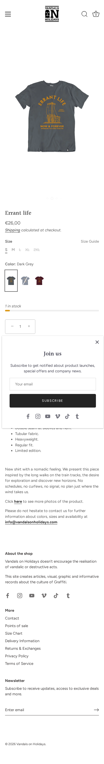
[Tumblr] (77, 416)
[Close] (97, 342)
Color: (19, 264)
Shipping (12, 230)
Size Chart (13, 633)
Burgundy (39, 280)
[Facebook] (28, 416)
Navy (25, 280)
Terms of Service (19, 663)
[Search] (84, 14)
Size (52, 241)
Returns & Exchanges (23, 648)
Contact (12, 618)
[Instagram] (37, 416)
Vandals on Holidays (30, 744)
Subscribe (52, 401)
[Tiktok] (67, 416)
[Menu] (8, 14)
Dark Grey (11, 280)
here (18, 501)
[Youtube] (47, 416)
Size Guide (90, 241)
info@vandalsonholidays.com (31, 522)
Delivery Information (22, 641)
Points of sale (16, 626)
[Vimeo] (57, 416)
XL (27, 249)
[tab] (52, 462)
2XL (37, 249)
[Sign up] (96, 709)
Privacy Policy (17, 656)
